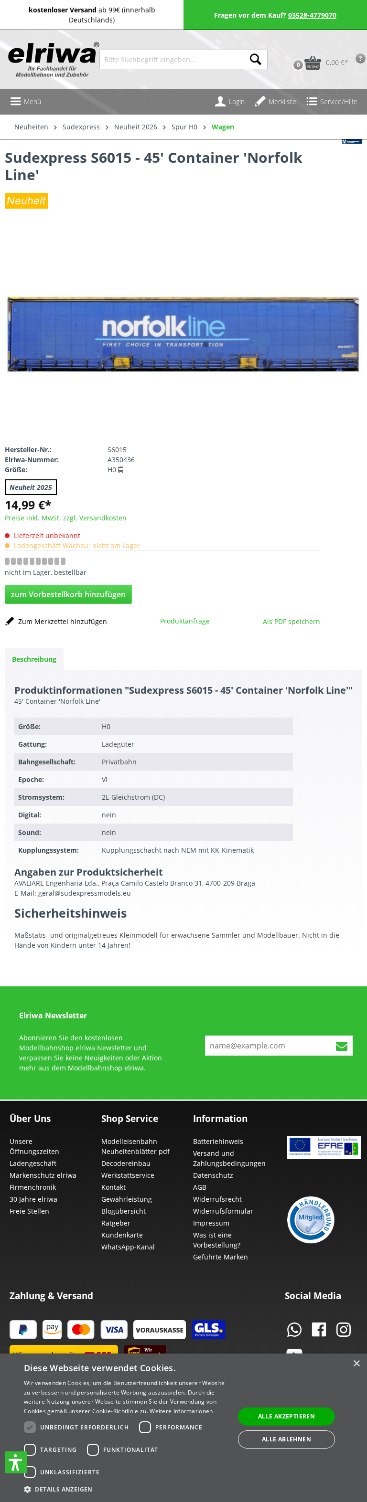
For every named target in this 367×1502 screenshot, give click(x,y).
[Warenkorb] (288, 48)
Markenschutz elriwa (43, 1175)
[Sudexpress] (352, 175)
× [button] (356, 1363)
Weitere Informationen (181, 1411)
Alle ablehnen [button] (286, 1439)
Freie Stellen (29, 1211)
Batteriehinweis (218, 1141)
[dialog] (183, 1428)
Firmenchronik (33, 1187)
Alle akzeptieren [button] (286, 1416)
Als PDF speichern (291, 621)
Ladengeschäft (33, 1163)
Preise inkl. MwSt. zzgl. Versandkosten (66, 517)
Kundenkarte (122, 1234)
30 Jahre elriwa (33, 1199)
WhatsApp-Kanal (128, 1246)
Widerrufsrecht (217, 1199)
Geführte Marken (220, 1256)
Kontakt (113, 1187)
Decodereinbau (126, 1163)
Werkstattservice (127, 1175)
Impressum (211, 1222)
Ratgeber (115, 1222)
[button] (16, 1462)
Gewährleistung (126, 1199)
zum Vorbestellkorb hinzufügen (68, 594)
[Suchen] (256, 59)
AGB (199, 1187)
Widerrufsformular (223, 1211)
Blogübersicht (123, 1211)
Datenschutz (213, 1175)
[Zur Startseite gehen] (49, 59)
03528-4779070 (312, 15)
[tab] (34, 659)
